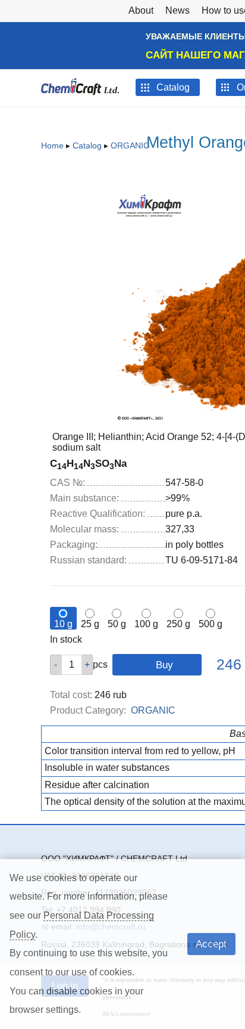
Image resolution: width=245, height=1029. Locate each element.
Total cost (71, 695)
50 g (117, 624)
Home (52, 145)
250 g (178, 624)
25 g (90, 624)
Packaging (74, 545)
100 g (146, 624)
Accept (211, 944)
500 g (210, 624)
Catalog (87, 145)
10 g (63, 624)
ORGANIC (130, 145)
